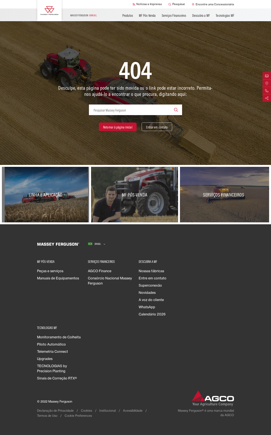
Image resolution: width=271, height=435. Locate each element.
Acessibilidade (132, 410)
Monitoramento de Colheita (59, 337)
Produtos (127, 15)
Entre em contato (152, 278)
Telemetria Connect (52, 351)
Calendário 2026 (152, 314)
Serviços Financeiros (174, 15)
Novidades (147, 292)
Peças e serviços (50, 271)
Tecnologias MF (225, 15)
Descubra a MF (201, 15)
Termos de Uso (47, 415)
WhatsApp (147, 307)
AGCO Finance (99, 271)
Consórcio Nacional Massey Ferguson (110, 280)
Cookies (86, 410)
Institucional (107, 410)
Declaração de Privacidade (55, 410)
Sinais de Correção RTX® (57, 378)
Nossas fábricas (151, 271)
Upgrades (45, 359)
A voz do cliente (151, 300)
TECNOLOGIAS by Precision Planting (52, 368)
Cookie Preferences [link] (78, 415)
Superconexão (150, 285)
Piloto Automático (51, 344)
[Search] (176, 110)
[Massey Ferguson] (49, 10)
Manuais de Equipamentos (58, 278)
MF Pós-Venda (147, 15)
